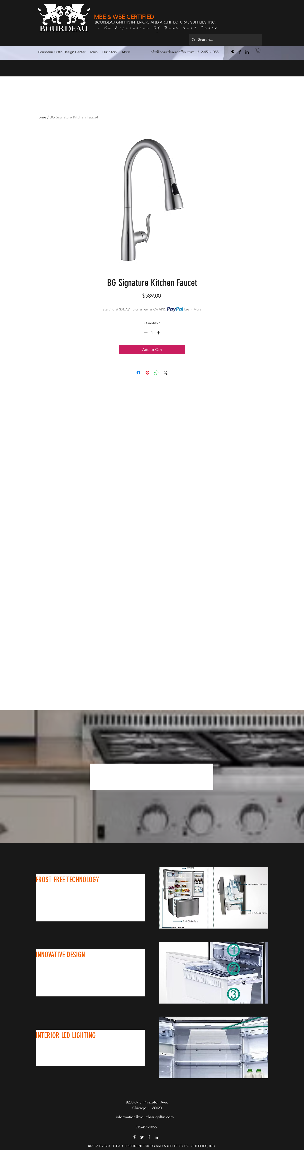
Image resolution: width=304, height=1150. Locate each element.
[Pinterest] (232, 52)
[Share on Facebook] (138, 373)
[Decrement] (145, 332)
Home (41, 117)
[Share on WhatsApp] (156, 373)
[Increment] (159, 332)
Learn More (192, 309)
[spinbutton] (152, 332)
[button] (258, 50)
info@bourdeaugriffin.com (172, 52)
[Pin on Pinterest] (147, 373)
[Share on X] (165, 373)
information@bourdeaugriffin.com (145, 1117)
